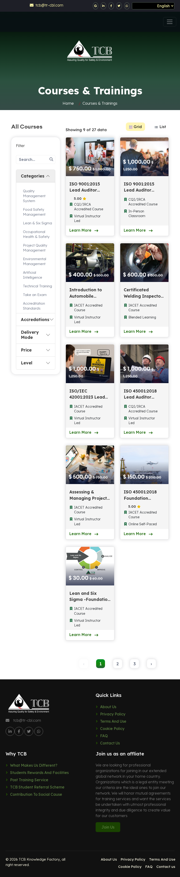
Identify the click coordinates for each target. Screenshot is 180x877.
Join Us (107, 827)
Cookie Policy (112, 728)
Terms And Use (113, 721)
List (162, 126)
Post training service (29, 779)
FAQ (104, 735)
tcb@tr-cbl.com (48, 5)
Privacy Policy (112, 714)
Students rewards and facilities (39, 772)
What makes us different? (33, 765)
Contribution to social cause (36, 794)
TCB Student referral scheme (37, 787)
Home (68, 103)
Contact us (110, 743)
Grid (137, 126)
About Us (108, 706)
